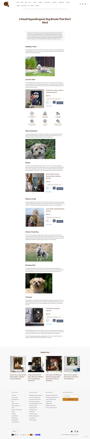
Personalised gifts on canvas (35, 403)
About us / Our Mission (17, 409)
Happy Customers (16, 405)
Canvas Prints (32, 418)
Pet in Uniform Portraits (51, 407)
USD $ (14, 431)
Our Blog (14, 413)
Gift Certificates (32, 420)
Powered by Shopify (74, 434)
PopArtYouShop (67, 434)
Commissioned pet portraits (52, 397)
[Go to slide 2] (34, 327)
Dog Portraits (49, 403)
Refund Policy (15, 418)
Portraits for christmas (34, 401)
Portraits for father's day (34, 397)
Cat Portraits (49, 401)
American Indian (33, 413)
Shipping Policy (15, 420)
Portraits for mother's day (35, 399)
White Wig (31, 411)
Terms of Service (15, 422)
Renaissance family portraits (35, 395)
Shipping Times (15, 399)
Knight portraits (33, 409)
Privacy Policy (15, 415)
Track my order (15, 403)
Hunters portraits (33, 407)
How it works (15, 397)
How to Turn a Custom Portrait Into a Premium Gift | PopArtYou (71, 376)
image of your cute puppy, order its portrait (38, 336)
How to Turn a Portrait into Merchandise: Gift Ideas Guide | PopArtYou (18, 376)
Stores (13, 411)
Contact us (14, 395)
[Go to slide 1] (33, 109)
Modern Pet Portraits (50, 405)
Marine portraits (33, 405)
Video (13, 407)
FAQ (13, 401)
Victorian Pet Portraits (51, 399)
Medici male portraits (34, 415)
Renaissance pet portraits (51, 395)
